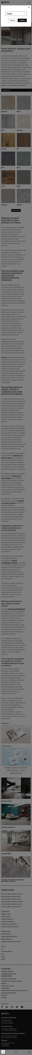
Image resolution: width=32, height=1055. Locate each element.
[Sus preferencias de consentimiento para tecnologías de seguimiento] (3, 1052)
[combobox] (16, 13)
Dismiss (12, 20)
